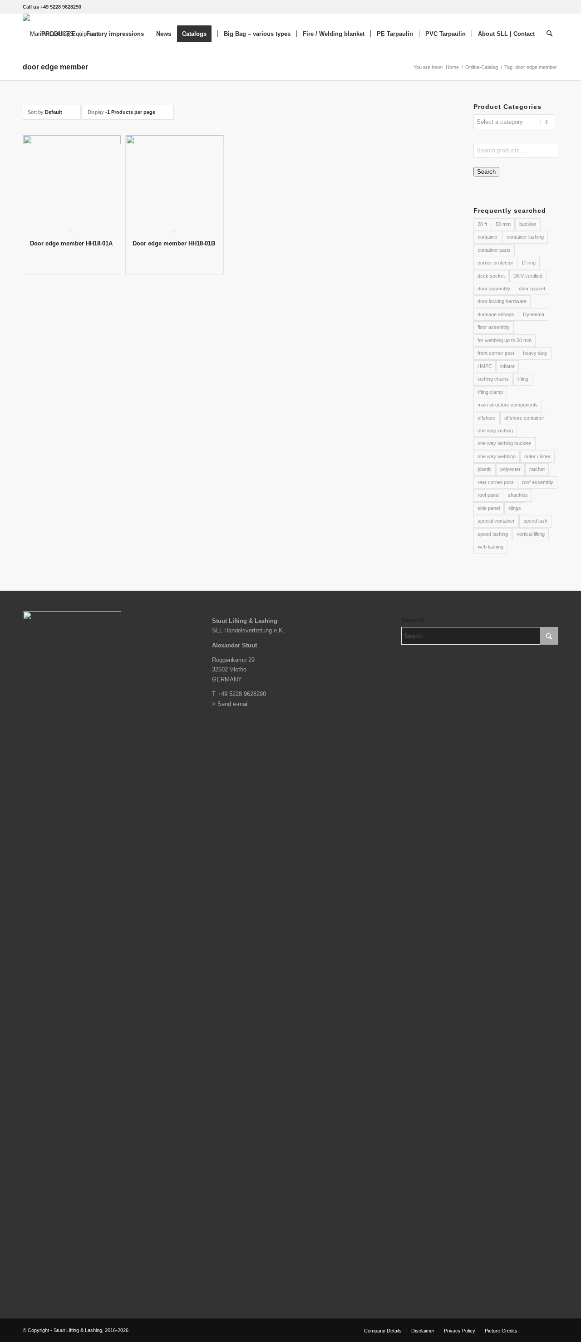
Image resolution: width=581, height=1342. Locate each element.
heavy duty (535, 353)
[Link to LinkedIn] (538, 1330)
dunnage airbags (496, 314)
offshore (487, 418)
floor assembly (494, 327)
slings (514, 508)
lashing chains (493, 379)
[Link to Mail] (551, 1330)
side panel (489, 508)
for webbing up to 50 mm (505, 340)
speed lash (535, 521)
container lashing (525, 237)
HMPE (485, 366)
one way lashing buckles (505, 443)
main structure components (508, 404)
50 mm (503, 224)
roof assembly (537, 482)
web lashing (490, 546)
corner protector (495, 262)
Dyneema (533, 314)
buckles (528, 224)
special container (496, 521)
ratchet (537, 469)
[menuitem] (57, 34)
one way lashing (495, 430)
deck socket (491, 276)
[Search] (549, 34)
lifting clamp (490, 392)
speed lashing (493, 534)
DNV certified (527, 276)
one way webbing (497, 456)
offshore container (524, 418)
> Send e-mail (230, 703)
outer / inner (537, 456)
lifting (522, 379)
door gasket (532, 288)
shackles (518, 495)
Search (486, 171)
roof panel (488, 495)
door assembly (494, 288)
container (488, 237)
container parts (494, 250)
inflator (507, 366)
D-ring (529, 262)
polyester (510, 469)
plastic (485, 469)
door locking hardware (502, 301)
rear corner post (495, 482)
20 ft (482, 224)
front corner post (496, 353)
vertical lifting (531, 534)
